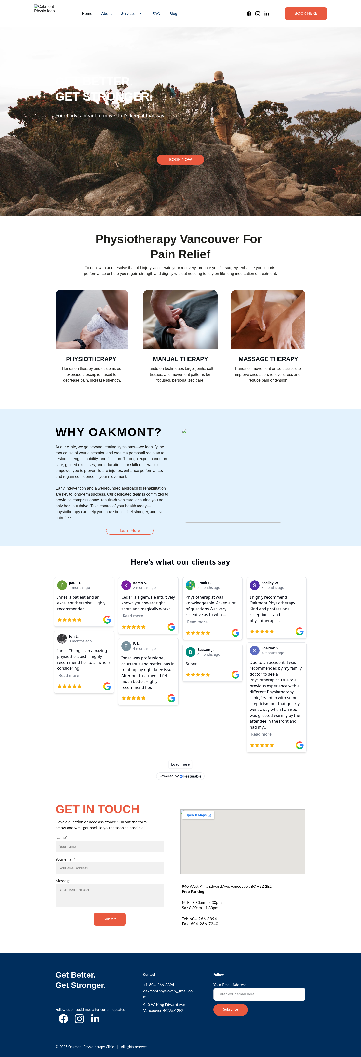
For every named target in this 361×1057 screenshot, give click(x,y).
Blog (173, 14)
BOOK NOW (180, 160)
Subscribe (230, 1009)
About (106, 14)
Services (128, 14)
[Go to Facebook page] (251, 13)
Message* (64, 881)
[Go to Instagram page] (259, 13)
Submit (110, 919)
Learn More (130, 531)
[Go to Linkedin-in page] (266, 13)
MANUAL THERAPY (180, 359)
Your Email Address (229, 985)
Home (87, 14)
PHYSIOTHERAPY (92, 359)
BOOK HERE (306, 13)
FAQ (156, 14)
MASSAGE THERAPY (268, 359)
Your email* (65, 859)
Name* (61, 838)
